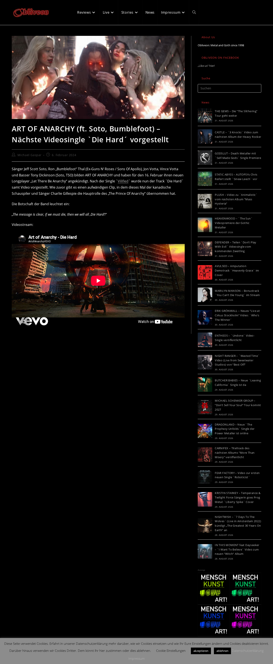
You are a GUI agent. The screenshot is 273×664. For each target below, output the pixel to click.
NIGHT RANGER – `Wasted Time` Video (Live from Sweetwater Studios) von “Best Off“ (237, 360)
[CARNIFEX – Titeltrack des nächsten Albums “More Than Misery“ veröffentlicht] (205, 454)
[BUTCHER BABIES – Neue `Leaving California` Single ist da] (205, 384)
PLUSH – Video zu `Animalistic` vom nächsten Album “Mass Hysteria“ (236, 199)
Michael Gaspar (29, 155)
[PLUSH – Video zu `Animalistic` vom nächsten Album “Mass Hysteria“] (205, 201)
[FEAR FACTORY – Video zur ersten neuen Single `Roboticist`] (205, 477)
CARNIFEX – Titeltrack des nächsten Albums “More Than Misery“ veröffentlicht (234, 452)
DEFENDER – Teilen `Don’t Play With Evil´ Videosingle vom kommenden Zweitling (235, 246)
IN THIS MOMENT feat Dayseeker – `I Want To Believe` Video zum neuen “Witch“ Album (237, 549)
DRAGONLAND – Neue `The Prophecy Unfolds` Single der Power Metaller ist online (234, 429)
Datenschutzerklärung (248, 650)
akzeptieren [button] (200, 651)
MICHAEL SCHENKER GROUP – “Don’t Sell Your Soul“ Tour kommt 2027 (238, 405)
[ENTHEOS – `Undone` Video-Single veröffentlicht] (205, 340)
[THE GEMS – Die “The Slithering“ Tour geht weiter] (205, 115)
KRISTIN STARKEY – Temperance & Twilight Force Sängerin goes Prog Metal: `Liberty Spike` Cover (237, 497)
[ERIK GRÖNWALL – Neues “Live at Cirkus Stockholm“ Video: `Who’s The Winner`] (205, 317)
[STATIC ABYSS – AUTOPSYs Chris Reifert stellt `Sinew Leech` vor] (205, 178)
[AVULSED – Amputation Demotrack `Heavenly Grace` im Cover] (205, 272)
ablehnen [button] (222, 651)
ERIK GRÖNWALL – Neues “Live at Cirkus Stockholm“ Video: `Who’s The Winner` (237, 315)
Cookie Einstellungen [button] (171, 650)
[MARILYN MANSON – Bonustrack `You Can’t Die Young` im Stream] (205, 295)
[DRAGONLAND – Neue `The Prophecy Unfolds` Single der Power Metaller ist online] (205, 431)
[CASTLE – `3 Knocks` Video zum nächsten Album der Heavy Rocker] (205, 136)
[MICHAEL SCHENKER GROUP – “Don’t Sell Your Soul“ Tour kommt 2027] (205, 407)
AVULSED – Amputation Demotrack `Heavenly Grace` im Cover (237, 270)
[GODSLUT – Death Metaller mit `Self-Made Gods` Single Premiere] (205, 157)
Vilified (123, 181)
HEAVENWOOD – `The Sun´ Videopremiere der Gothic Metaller (234, 222)
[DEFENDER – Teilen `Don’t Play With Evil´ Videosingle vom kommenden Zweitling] (205, 248)
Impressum (136, 658)
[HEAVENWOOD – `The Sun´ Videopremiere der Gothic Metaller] (205, 225)
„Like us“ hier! (206, 66)
